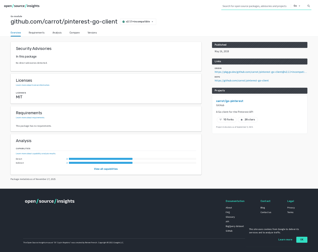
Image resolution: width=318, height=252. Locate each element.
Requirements (37, 32)
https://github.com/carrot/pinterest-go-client (242, 80)
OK (302, 239)
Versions (92, 32)
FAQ (228, 212)
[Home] (22, 6)
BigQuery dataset (235, 226)
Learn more (285, 239)
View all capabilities (106, 169)
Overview (16, 32)
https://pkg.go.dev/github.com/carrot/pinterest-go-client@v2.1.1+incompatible (261, 71)
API (227, 221)
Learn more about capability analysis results (35, 153)
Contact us (266, 212)
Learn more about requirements (30, 117)
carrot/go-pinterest (229, 101)
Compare (75, 32)
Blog (263, 207)
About (229, 207)
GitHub (229, 230)
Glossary (230, 216)
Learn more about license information (33, 85)
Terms (290, 212)
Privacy (291, 207)
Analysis (57, 32)
